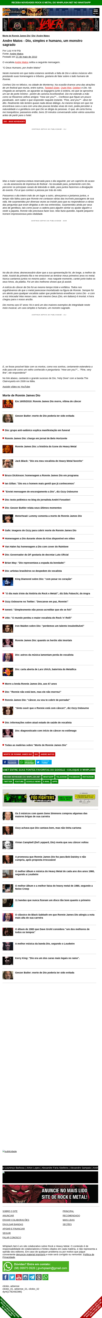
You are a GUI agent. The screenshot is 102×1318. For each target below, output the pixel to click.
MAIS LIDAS (69, 1220)
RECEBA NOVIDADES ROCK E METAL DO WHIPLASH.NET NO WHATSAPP (51, 2)
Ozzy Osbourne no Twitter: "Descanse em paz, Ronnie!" (36, 601)
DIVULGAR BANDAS (13, 1224)
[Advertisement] (25, 245)
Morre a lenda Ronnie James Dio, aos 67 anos (31, 683)
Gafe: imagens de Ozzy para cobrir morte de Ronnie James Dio (40, 530)
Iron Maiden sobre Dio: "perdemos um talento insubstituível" (49, 626)
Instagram (88, 777)
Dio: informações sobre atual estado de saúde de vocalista (38, 722)
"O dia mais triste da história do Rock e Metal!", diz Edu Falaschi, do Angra (47, 593)
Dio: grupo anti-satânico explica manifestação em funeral (37, 430)
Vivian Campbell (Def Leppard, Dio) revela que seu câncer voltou (51, 842)
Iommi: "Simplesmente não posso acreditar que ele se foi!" (38, 609)
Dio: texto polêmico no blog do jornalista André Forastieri (37, 499)
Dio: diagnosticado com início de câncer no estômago (45, 730)
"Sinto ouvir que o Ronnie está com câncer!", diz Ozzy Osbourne (52, 708)
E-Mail (46, 781)
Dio (33, 36)
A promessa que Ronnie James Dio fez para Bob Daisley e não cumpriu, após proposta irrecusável (50, 858)
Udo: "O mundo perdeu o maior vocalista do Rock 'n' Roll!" (38, 617)
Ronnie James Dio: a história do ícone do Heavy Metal (45, 446)
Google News (33, 781)
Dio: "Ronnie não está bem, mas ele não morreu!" (33, 692)
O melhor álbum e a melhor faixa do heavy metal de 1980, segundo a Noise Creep (54, 887)
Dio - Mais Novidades (14, 121)
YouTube (19, 781)
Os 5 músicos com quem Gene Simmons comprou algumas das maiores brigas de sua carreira (51, 815)
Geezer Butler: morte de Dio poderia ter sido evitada (44, 415)
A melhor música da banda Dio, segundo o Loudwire (45, 943)
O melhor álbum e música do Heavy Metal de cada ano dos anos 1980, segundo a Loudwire (55, 873)
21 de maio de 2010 (26, 57)
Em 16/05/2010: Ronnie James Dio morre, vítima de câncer (48, 401)
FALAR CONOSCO (12, 1237)
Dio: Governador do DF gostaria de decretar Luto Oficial (37, 554)
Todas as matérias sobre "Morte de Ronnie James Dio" (36, 745)
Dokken (77, 87)
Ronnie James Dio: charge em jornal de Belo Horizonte (36, 438)
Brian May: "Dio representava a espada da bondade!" (35, 562)
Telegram (61, 777)
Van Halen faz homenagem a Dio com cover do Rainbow (36, 546)
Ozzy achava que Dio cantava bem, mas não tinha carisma (48, 828)
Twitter (8, 781)
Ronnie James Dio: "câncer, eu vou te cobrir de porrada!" (37, 700)
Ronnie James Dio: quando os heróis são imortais (43, 640)
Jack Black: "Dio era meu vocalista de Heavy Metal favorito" (49, 461)
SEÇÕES (67, 1224)
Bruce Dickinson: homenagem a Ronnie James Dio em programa (41, 475)
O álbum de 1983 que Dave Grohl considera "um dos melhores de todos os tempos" (52, 931)
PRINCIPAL (68, 1211)
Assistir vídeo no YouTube (16, 386)
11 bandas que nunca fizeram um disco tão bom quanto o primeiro (52, 900)
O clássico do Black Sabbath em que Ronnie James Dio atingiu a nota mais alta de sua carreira (54, 916)
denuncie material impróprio (31, 1254)
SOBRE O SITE (10, 1211)
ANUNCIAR (8, 1215)
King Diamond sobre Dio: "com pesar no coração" (43, 579)
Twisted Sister (52, 87)
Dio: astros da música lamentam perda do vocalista (44, 654)
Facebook (74, 777)
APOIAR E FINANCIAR (14, 1229)
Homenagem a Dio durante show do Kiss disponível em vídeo (40, 538)
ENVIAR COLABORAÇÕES (16, 1220)
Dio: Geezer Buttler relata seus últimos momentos (33, 507)
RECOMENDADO (71, 1215)
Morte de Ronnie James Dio (16, 36)
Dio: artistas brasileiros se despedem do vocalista (33, 571)
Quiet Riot (66, 87)
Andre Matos (43, 36)
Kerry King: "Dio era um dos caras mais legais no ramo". (47, 958)
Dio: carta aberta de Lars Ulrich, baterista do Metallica (45, 669)
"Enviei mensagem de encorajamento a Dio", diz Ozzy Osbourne (41, 491)
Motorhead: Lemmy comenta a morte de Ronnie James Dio (48, 516)
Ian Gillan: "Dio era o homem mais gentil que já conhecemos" (40, 483)
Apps (54, 781)
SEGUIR (7, 1233)
